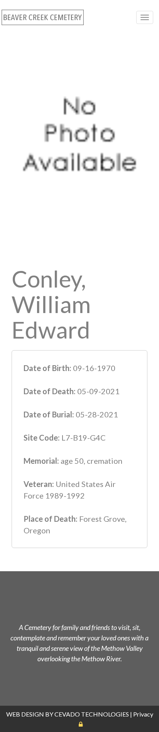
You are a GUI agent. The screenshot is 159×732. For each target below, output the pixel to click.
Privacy (143, 714)
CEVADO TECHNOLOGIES (91, 714)
